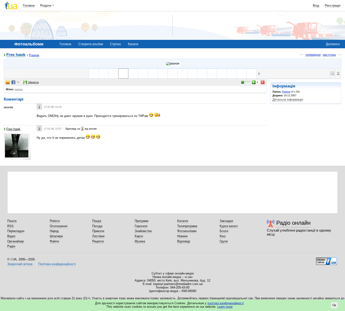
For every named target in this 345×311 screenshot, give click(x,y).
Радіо (11, 246)
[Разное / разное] (172, 63)
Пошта (11, 221)
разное (19, 89)
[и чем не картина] (113, 73)
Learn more (225, 306)
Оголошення (58, 226)
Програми (141, 221)
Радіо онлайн (293, 223)
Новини (182, 236)
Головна (28, 5)
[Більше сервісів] (18, 82)
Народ (54, 231)
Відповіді (183, 241)
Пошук (96, 221)
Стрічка (115, 44)
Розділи (45, 5)
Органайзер (15, 241)
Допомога (333, 44)
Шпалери (56, 236)
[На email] (8, 82)
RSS (10, 226)
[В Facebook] (13, 82)
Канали (133, 44)
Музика (140, 241)
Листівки (98, 236)
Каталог (182, 221)
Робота (55, 221)
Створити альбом (90, 44)
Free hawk (15, 55)
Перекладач (15, 231)
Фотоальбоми (186, 231)
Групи (224, 241)
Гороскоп (141, 226)
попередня (313, 54)
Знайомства (143, 231)
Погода (97, 226)
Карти (139, 236)
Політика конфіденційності (57, 264)
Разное (34, 55)
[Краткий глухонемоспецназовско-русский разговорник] (133, 73)
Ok (334, 305)
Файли (54, 241)
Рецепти (98, 241)
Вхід (316, 5)
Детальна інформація (287, 99)
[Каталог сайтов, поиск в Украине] (326, 259)
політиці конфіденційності (225, 303)
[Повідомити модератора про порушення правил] (262, 82)
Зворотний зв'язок (20, 264)
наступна (329, 54)
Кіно (223, 236)
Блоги (224, 231)
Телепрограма (187, 226)
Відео (11, 236)
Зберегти (33, 82)
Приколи (98, 231)
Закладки (226, 221)
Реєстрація (332, 5)
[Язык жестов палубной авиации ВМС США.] (143, 73)
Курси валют (229, 226)
